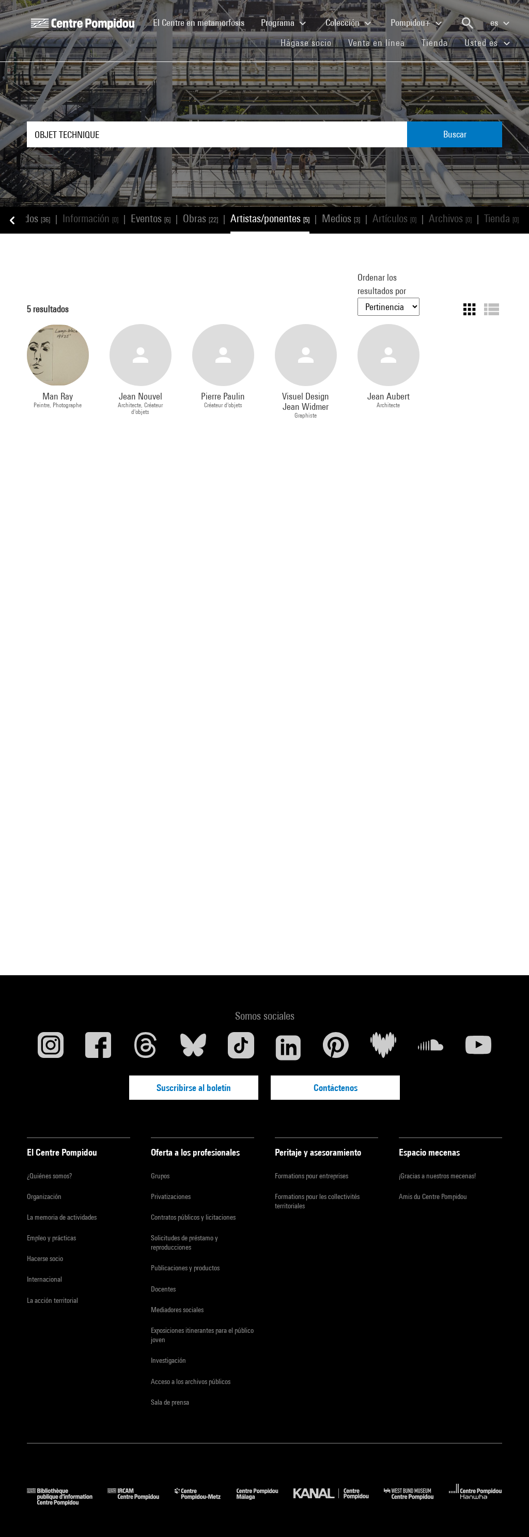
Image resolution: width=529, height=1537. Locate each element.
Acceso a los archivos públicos (190, 1381)
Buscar (454, 134)
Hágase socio (310, 42)
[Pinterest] (336, 1047)
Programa (279, 22)
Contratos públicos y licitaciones (193, 1217)
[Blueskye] (193, 1047)
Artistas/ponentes (269, 218)
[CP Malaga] (265, 1502)
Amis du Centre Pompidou (433, 1196)
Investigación (168, 1360)
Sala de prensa (170, 1402)
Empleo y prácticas (51, 1238)
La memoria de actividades (62, 1217)
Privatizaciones (171, 1196)
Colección (343, 22)
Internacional (44, 1279)
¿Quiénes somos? (49, 1176)
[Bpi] (67, 1502)
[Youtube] (478, 1047)
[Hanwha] (475, 1502)
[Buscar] (467, 23)
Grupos (160, 1176)
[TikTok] (240, 1047)
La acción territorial (52, 1300)
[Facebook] (98, 1047)
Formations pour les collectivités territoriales (317, 1201)
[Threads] (145, 1047)
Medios (341, 218)
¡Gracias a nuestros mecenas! (437, 1176)
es (495, 22)
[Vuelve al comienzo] (505, 1513)
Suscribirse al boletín (194, 1087)
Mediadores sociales (177, 1309)
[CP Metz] (205, 1502)
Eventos (150, 218)
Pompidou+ (411, 22)
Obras (200, 218)
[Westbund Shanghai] (416, 1502)
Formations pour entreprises (311, 1176)
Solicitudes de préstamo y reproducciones (184, 1242)
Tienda (439, 42)
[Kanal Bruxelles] (338, 1502)
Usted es (482, 42)
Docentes (163, 1289)
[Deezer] (383, 1047)
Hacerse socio (45, 1258)
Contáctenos (335, 1087)
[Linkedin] (288, 1047)
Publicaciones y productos (185, 1268)
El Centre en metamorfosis (203, 22)
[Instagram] (50, 1047)
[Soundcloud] (431, 1047)
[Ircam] (141, 1502)
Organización (44, 1196)
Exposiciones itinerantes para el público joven (202, 1335)
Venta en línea (376, 42)
